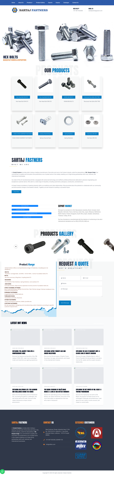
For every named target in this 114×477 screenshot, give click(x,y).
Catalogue (66, 2)
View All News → (99, 323)
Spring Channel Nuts (45, 133)
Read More (16, 191)
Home (13, 2)
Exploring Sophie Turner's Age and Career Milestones (55, 352)
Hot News (35, 348)
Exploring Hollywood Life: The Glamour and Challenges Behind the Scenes (24, 390)
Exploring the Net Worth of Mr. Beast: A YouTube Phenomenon (88, 390)
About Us (20, 2)
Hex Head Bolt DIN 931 (22, 97)
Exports (50, 2)
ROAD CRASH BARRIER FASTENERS (23, 133)
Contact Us (75, 2)
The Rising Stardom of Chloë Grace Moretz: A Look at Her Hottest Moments (56, 390)
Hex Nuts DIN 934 (92, 133)
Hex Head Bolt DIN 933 (45, 97)
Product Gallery (40, 2)
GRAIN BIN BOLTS (68, 97)
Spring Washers (69, 133)
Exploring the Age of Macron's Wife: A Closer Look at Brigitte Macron (88, 352)
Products (29, 2)
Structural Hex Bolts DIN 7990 (91, 97)
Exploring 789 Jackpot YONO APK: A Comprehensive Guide (23, 352)
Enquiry (58, 2)
